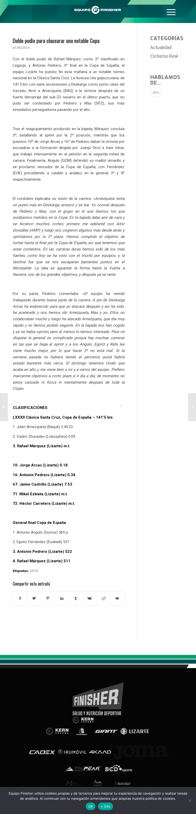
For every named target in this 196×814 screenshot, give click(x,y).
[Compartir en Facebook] (20, 598)
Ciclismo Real (164, 56)
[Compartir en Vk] (89, 598)
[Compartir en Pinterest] (48, 598)
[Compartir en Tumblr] (75, 598)
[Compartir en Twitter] (34, 598)
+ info (106, 806)
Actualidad (161, 47)
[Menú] (171, 11)
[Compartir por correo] (117, 598)
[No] (189, 800)
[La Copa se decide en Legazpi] (4, 407)
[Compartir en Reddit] (103, 598)
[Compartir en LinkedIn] (61, 598)
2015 (34, 571)
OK (90, 806)
